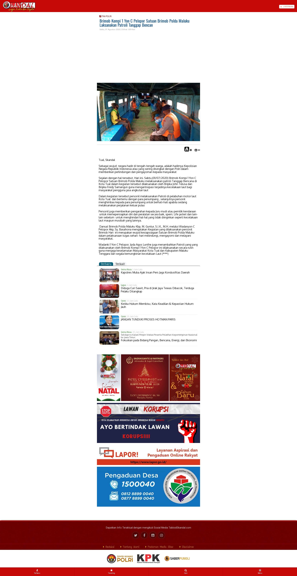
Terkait (120, 264)
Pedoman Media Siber (159, 546)
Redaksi (109, 546)
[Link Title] (1, 6)
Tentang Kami (130, 546)
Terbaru (106, 264)
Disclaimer (187, 546)
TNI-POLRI (106, 16)
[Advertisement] (148, 57)
